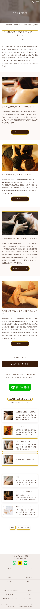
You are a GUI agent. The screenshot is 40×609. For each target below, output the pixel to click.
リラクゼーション (23, 528)
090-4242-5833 (21, 364)
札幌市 (13, 528)
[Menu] (37, 2)
